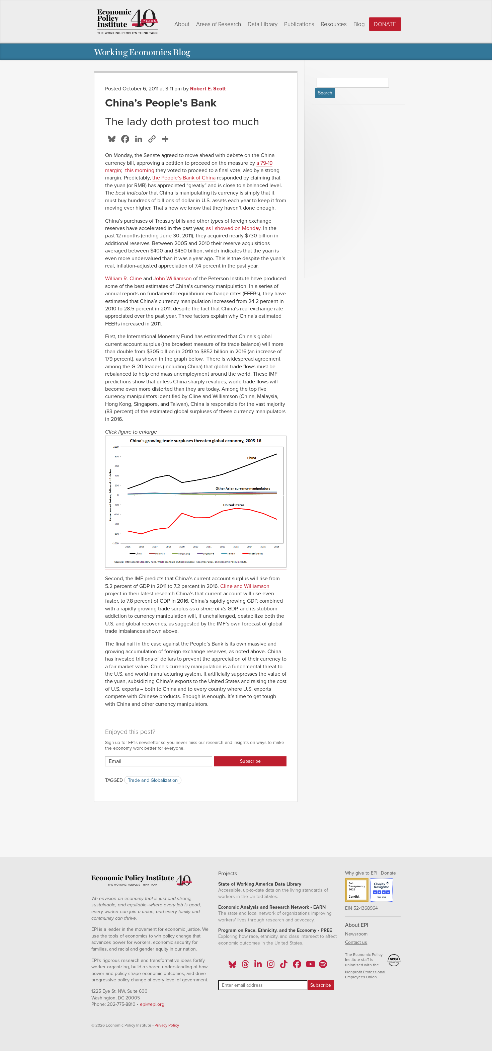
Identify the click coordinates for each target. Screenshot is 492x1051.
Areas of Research (218, 24)
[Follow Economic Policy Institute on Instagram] (271, 966)
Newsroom (356, 934)
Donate (385, 24)
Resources (334, 24)
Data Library (262, 24)
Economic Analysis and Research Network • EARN (272, 907)
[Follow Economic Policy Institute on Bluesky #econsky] (232, 966)
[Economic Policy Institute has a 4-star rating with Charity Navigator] (381, 891)
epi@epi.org (152, 1004)
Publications (299, 24)
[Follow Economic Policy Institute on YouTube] (310, 966)
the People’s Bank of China (184, 177)
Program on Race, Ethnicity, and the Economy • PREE (275, 930)
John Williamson (172, 278)
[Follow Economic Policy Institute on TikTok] (284, 966)
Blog (359, 24)
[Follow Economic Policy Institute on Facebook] (297, 966)
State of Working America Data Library (259, 884)
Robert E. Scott (208, 88)
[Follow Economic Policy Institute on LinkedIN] (258, 966)
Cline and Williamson (244, 586)
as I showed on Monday (233, 228)
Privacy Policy (167, 1025)
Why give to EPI (361, 873)
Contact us (356, 942)
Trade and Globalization (153, 780)
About (181, 24)
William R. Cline (123, 278)
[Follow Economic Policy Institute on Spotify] (323, 966)
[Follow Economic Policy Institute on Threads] (245, 966)
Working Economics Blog (142, 51)
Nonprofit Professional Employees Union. (365, 975)
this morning (139, 170)
